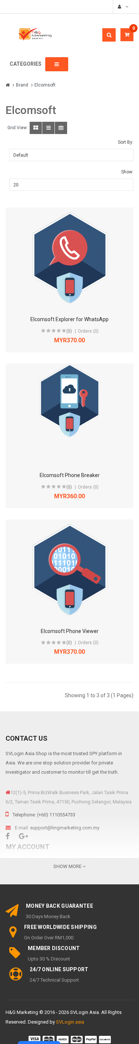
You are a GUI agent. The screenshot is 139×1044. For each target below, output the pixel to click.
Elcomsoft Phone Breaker (70, 475)
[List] (48, 128)
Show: (127, 171)
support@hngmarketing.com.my (64, 828)
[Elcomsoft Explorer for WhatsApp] (70, 258)
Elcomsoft (45, 85)
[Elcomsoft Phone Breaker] (70, 413)
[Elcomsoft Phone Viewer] (70, 569)
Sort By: (125, 142)
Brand (22, 85)
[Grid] (36, 128)
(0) (69, 331)
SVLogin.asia (70, 1022)
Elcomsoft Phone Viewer (70, 631)
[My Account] (122, 6)
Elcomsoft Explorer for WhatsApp (69, 319)
